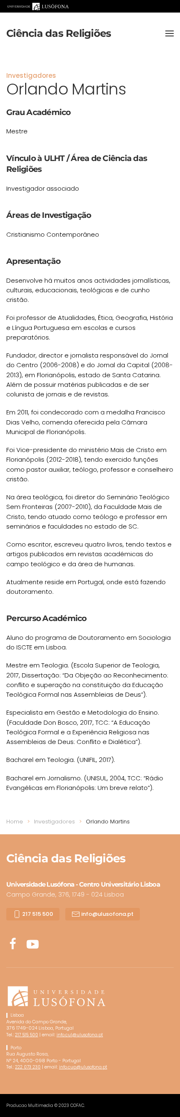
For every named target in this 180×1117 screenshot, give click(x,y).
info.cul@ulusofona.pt (80, 1035)
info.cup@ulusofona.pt (83, 1067)
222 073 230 (28, 1067)
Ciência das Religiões (58, 33)
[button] (169, 33)
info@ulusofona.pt (107, 914)
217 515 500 (37, 914)
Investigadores (31, 75)
